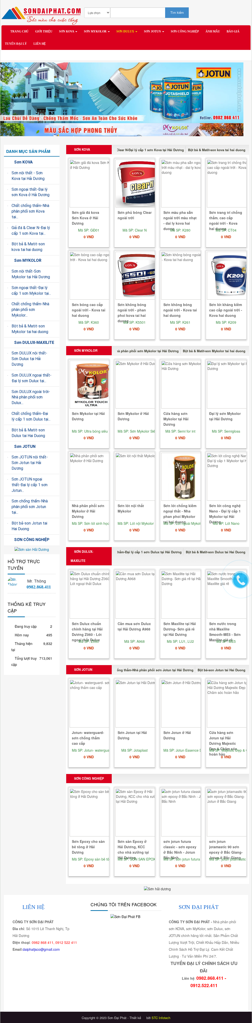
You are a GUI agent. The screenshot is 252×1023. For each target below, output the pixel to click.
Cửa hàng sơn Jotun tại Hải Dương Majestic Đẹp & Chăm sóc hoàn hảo (223, 743)
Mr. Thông (36, 581)
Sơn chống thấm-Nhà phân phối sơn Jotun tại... (30, 507)
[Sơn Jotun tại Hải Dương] (139, 704)
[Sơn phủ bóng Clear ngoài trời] (139, 184)
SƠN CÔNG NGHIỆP (88, 778)
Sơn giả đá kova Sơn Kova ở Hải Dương (85, 218)
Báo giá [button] (233, 31)
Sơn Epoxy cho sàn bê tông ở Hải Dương (88, 847)
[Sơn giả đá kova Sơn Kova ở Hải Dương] (93, 184)
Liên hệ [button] (39, 43)
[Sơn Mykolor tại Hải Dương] (93, 385)
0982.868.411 (39, 587)
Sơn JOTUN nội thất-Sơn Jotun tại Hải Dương (30, 463)
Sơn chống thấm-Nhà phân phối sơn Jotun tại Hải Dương (149, 670)
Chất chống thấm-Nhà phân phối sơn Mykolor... (30, 310)
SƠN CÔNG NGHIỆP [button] (185, 31)
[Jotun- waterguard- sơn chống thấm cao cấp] (93, 704)
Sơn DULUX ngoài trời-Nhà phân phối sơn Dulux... (31, 397)
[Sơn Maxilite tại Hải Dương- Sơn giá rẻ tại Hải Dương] (184, 595)
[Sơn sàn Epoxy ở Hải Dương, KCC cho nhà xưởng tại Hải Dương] (139, 813)
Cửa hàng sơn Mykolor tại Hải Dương (176, 419)
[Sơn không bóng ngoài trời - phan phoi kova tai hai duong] (139, 276)
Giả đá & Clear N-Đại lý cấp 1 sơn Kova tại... (31, 230)
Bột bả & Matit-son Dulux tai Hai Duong (215, 552)
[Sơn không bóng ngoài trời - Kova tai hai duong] (184, 276)
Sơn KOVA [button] (67, 31)
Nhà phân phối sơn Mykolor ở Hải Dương (88, 511)
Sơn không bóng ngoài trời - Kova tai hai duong (180, 310)
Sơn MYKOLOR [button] (95, 31)
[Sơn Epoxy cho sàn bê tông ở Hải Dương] (93, 813)
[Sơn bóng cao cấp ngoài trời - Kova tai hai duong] (93, 276)
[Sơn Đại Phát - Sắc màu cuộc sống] (42, 13)
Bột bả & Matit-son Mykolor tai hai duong (214, 351)
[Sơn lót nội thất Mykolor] (139, 477)
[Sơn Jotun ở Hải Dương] (184, 704)
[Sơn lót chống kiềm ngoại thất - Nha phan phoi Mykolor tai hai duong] (184, 477)
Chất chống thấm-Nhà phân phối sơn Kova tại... (30, 211)
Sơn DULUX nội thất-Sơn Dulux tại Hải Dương (29, 359)
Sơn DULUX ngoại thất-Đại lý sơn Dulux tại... (31, 378)
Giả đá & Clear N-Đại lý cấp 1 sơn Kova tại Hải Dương (143, 149)
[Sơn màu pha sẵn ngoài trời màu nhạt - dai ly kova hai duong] (184, 184)
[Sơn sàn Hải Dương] (32, 548)
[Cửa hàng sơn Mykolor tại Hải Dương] (184, 385)
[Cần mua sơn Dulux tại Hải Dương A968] (139, 595)
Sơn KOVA (81, 149)
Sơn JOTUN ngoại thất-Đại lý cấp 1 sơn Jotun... (29, 485)
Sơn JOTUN (82, 669)
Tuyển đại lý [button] (16, 43)
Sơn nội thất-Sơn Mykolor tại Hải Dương (31, 274)
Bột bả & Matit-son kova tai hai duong (216, 149)
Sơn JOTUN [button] (153, 31)
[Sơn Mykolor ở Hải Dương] (139, 385)
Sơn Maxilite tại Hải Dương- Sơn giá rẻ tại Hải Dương (179, 629)
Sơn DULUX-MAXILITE (82, 556)
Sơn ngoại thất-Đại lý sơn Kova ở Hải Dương (30, 192)
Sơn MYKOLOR (85, 350)
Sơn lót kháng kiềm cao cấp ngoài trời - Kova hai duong (225, 310)
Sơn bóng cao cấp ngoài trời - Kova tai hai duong (88, 310)
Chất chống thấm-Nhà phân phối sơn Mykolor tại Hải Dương (133, 351)
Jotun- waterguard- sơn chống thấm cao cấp (88, 738)
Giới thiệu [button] (43, 31)
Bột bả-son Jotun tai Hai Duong (221, 670)
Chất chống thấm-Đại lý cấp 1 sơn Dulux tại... (31, 416)
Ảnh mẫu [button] (212, 31)
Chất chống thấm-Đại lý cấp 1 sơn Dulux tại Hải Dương (140, 552)
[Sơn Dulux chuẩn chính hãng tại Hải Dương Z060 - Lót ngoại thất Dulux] (93, 595)
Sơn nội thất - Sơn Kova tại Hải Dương (28, 176)
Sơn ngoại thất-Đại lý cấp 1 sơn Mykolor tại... (31, 290)
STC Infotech (161, 1017)
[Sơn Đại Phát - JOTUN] (121, 92)
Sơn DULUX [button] (125, 31)
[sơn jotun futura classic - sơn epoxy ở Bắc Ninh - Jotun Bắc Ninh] (184, 813)
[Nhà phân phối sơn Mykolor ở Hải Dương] (93, 477)
